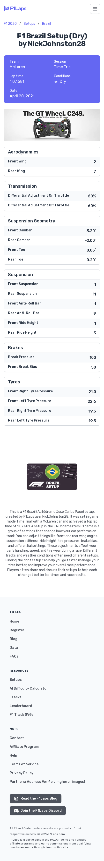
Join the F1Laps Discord (41, 811)
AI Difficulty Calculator (29, 688)
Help (13, 755)
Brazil (46, 24)
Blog (13, 639)
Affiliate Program (24, 747)
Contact (17, 738)
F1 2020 (10, 24)
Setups (29, 24)
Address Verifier (40, 782)
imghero (63, 782)
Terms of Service (24, 764)
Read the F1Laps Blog (39, 798)
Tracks (16, 697)
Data (14, 648)
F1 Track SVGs (22, 715)
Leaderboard (21, 706)
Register (17, 630)
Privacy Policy (21, 773)
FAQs (14, 656)
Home (14, 621)
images (78, 782)
